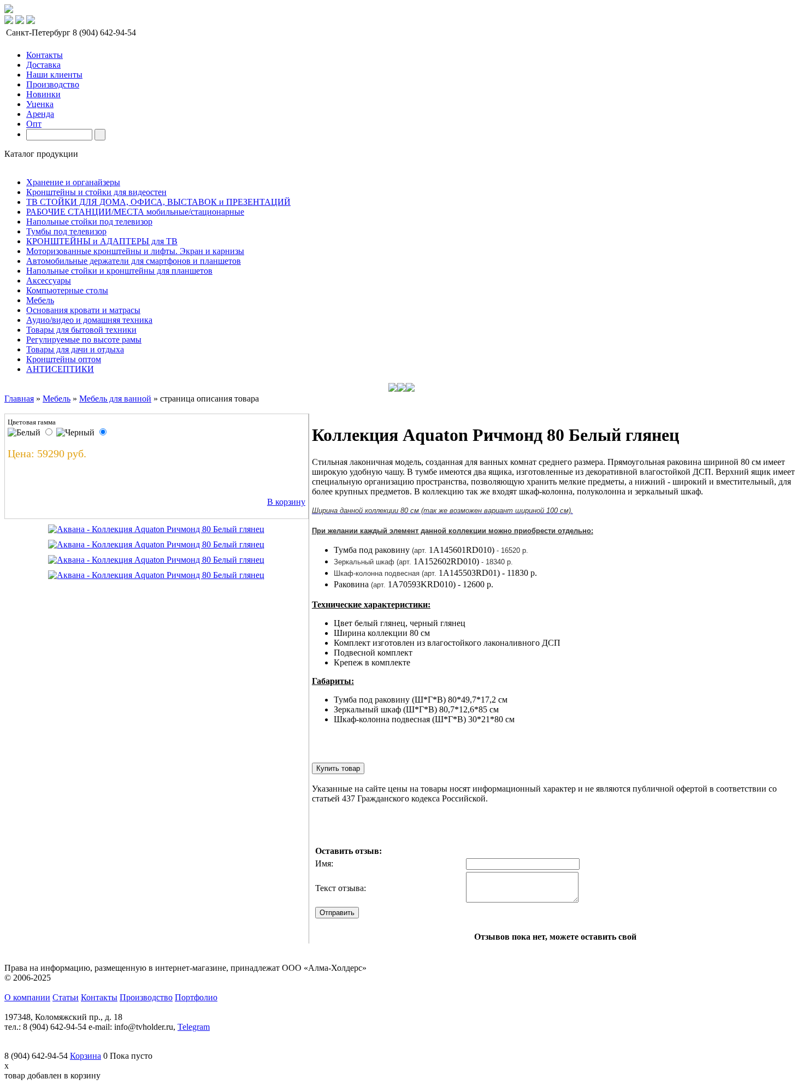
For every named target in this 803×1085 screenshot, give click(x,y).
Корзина (85, 1055)
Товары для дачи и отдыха (75, 349)
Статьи (65, 997)
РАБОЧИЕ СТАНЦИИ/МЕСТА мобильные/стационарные (135, 211)
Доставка (43, 64)
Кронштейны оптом (63, 359)
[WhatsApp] (19, 21)
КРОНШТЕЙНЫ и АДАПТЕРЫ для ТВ (102, 241)
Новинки (43, 94)
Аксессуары (48, 280)
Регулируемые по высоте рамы (83, 339)
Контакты (44, 55)
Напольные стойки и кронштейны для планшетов (119, 270)
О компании (27, 997)
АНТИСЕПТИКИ (60, 369)
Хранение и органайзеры (73, 182)
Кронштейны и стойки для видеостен (96, 192)
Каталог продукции (41, 153)
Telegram (194, 1026)
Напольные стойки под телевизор (89, 221)
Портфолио (196, 997)
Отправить (337, 913)
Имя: (324, 863)
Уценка (40, 104)
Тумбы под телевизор (66, 231)
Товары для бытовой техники (81, 329)
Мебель (40, 300)
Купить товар (338, 768)
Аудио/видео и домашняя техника (89, 320)
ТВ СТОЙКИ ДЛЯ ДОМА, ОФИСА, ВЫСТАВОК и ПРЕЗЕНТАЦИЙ (158, 202)
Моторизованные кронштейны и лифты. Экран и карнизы (135, 251)
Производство (52, 84)
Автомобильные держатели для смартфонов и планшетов (133, 261)
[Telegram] (8, 21)
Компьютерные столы (67, 290)
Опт (34, 123)
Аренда (40, 114)
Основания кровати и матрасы (83, 310)
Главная (19, 398)
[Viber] (30, 21)
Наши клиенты (54, 74)
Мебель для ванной (115, 398)
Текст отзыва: (340, 888)
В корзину (286, 501)
